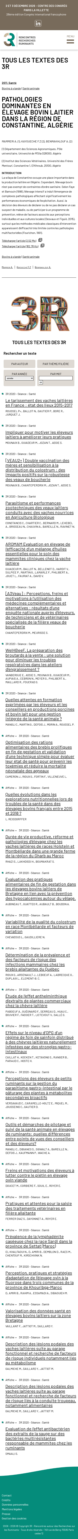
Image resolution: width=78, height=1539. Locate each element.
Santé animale (31, 88)
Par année (19, 374)
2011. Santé (9, 82)
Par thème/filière (56, 363)
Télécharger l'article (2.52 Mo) (19, 240)
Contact (7, 1495)
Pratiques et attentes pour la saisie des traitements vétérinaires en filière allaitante (38, 1208)
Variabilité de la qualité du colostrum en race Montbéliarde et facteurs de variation (40, 926)
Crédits (6, 1500)
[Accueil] (20, 40)
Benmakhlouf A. (43, 267)
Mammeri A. (7, 267)
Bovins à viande (11, 88)
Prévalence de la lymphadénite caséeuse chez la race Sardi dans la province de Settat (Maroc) (38, 1241)
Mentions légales (12, 1509)
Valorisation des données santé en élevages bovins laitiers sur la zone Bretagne (38, 1315)
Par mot (55, 374)
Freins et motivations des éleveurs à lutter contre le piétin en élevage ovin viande (39, 1175)
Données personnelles (15, 1504)
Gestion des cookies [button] (14, 1518)
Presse (6, 1513)
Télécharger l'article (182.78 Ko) (20, 246)
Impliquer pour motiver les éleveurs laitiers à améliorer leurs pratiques (39, 434)
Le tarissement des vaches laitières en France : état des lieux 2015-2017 (39, 403)
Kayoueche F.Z (24, 267)
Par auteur (19, 363)
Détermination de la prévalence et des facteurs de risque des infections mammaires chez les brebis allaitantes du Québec (37, 961)
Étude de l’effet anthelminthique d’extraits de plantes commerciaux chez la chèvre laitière (38, 1000)
